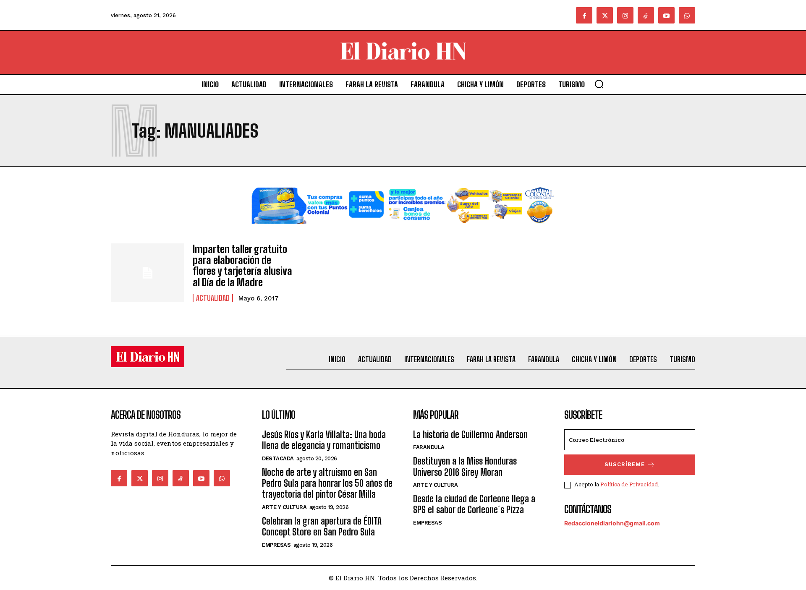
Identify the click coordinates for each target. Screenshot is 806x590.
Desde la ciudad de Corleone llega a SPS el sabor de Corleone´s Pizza (474, 504)
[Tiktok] (646, 15)
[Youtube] (666, 15)
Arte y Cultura (284, 507)
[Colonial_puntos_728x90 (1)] (403, 230)
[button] (599, 84)
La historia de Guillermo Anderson (470, 434)
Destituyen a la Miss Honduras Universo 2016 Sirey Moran (465, 466)
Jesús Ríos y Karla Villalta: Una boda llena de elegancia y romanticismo (324, 440)
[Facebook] (584, 15)
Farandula (429, 447)
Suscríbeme (624, 464)
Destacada (278, 458)
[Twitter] (605, 15)
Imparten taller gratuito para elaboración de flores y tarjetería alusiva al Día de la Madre (242, 265)
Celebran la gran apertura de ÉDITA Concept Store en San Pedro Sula (322, 526)
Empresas (276, 545)
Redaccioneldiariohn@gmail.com (612, 523)
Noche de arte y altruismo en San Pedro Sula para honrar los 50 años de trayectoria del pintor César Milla (327, 483)
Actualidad (213, 298)
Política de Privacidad (629, 484)
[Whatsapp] (687, 15)
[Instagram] (625, 15)
